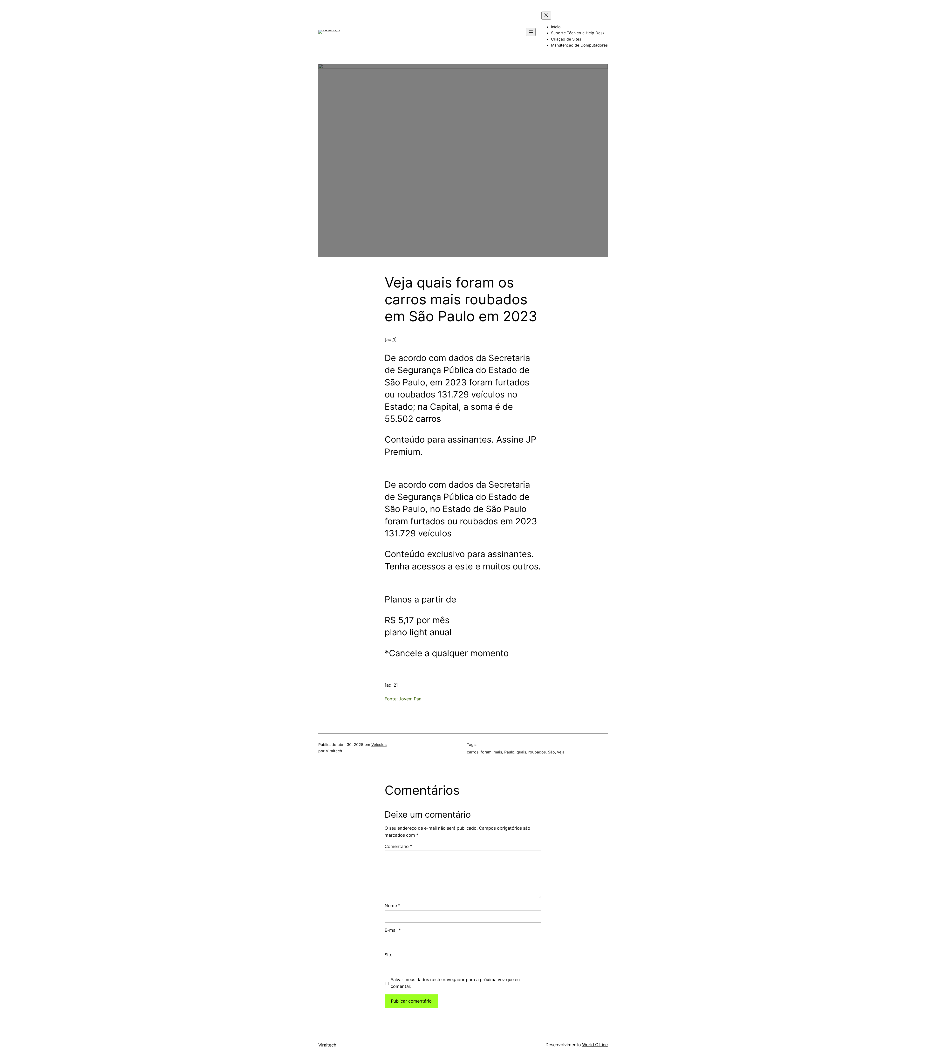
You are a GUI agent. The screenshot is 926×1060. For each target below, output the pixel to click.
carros (472, 752)
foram (486, 752)
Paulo (509, 752)
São (551, 752)
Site (388, 954)
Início (556, 26)
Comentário (398, 846)
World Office (595, 1044)
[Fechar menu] (546, 16)
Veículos (379, 744)
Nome (392, 905)
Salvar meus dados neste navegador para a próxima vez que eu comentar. (455, 983)
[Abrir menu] (531, 32)
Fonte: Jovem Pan (403, 698)
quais (521, 752)
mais (498, 752)
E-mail (393, 930)
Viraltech (327, 1044)
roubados (537, 752)
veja (561, 752)
